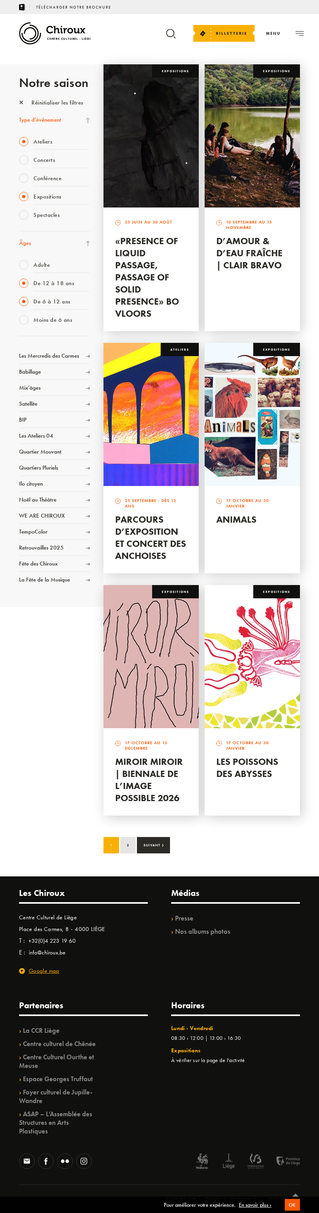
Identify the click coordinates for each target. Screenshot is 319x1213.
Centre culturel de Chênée (59, 1043)
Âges (25, 243)
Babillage (30, 372)
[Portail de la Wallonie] (202, 1162)
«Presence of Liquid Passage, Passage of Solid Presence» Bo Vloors (147, 277)
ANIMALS (236, 519)
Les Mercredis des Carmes (49, 356)
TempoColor (33, 532)
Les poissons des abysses (247, 767)
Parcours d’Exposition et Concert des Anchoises (150, 537)
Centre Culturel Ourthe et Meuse (56, 1061)
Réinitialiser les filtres (56, 102)
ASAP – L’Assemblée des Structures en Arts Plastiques (55, 1122)
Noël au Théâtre (37, 500)
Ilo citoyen (31, 484)
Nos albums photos (202, 931)
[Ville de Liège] (228, 1162)
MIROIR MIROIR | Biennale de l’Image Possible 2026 (149, 779)
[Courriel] (27, 1161)
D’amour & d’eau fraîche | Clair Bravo (249, 253)
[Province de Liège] (282, 1162)
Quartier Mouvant (40, 452)
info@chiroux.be (47, 952)
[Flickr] (65, 1161)
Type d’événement (40, 120)
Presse (184, 918)
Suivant (154, 844)
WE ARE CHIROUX (42, 516)
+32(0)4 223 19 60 (52, 941)
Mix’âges (29, 388)
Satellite (28, 404)
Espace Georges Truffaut (58, 1079)
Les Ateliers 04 (36, 436)
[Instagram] (84, 1161)
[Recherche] (171, 37)
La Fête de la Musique (44, 579)
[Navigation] (299, 33)
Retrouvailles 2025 (41, 548)
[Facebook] (46, 1161)
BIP (22, 420)
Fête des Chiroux (38, 563)
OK (292, 1205)
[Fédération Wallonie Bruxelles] (255, 1162)
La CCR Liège (41, 1030)
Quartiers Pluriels (38, 468)
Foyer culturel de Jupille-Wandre (56, 1096)
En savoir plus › (255, 1205)
